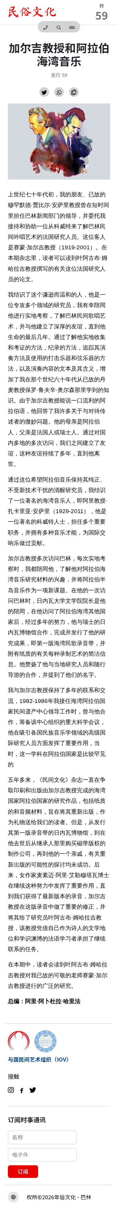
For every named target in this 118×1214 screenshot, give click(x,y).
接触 (13, 1076)
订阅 (23, 1171)
